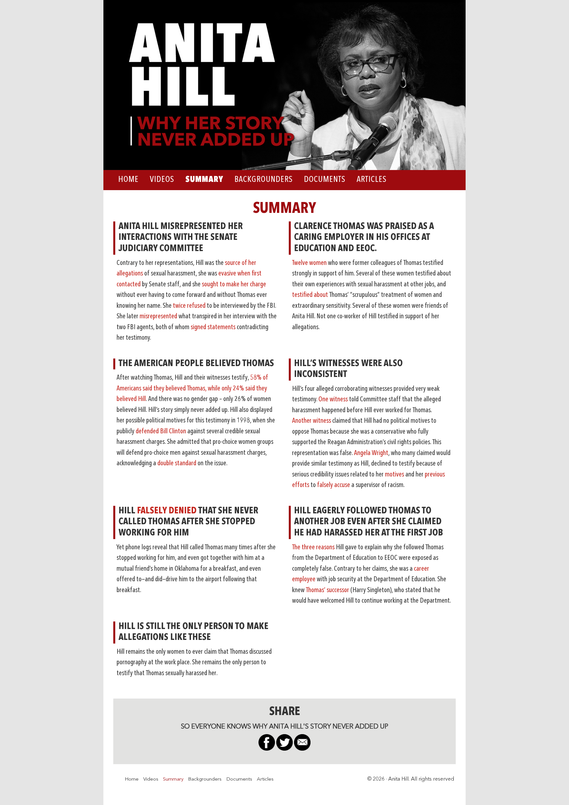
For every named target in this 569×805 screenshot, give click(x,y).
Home (132, 779)
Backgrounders (205, 779)
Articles (265, 779)
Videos (150, 779)
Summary (173, 779)
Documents (239, 779)
